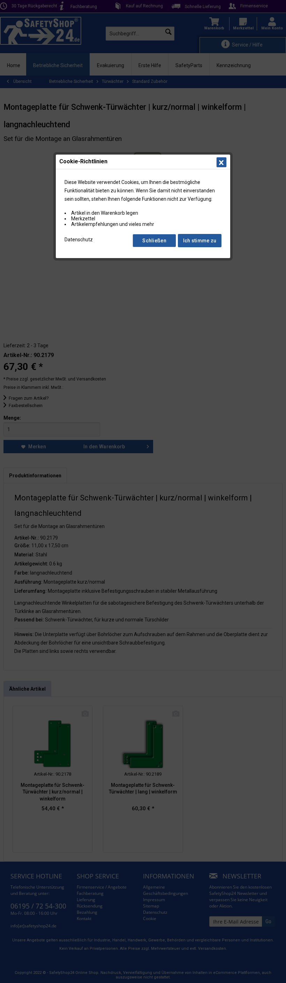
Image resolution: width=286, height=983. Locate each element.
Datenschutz (79, 239)
